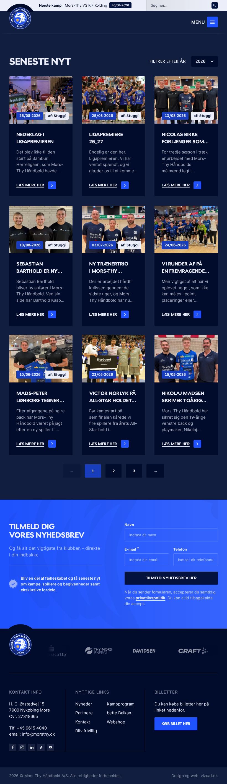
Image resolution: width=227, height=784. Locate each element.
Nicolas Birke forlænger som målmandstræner (186, 138)
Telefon (180, 549)
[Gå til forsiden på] (20, 18)
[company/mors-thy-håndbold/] (31, 747)
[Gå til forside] (20, 644)
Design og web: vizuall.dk (194, 775)
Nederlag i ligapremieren (34, 137)
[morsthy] (12, 747)
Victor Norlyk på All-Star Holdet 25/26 (112, 397)
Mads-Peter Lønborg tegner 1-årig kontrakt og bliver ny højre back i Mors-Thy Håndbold (40, 397)
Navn (129, 524)
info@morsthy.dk (38, 734)
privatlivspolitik (150, 597)
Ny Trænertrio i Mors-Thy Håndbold (108, 267)
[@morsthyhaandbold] (41, 747)
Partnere (84, 712)
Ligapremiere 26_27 (106, 137)
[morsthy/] (22, 747)
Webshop (116, 722)
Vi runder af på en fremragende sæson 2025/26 (183, 267)
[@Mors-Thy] (50, 747)
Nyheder (83, 704)
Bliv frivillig (86, 730)
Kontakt (82, 722)
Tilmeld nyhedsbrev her (171, 577)
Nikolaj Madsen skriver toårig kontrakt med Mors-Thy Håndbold (183, 397)
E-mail (132, 548)
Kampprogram (121, 704)
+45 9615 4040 (32, 728)
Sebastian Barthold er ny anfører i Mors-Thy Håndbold (37, 267)
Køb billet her (175, 723)
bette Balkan (119, 712)
